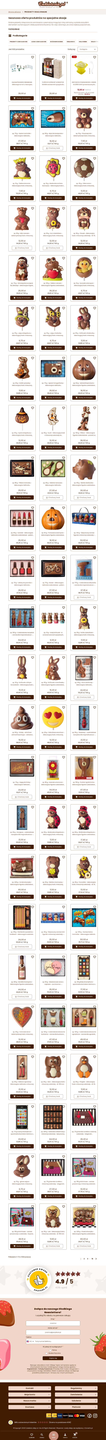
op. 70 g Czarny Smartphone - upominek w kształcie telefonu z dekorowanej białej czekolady (22, 1133)
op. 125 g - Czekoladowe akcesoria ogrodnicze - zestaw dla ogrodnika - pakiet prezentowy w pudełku (84, 1033)
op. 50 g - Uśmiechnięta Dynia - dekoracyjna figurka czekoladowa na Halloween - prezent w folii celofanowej (84, 384)
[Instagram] (95, 1415)
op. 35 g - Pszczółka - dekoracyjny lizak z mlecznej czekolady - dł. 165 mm (84, 883)
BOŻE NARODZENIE (56, 42)
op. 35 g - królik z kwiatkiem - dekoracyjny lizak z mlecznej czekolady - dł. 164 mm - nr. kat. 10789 (84, 634)
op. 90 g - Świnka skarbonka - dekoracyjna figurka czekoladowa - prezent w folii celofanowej (84, 484)
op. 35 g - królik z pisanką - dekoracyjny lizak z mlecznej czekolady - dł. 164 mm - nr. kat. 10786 (22, 384)
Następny (96, 1258)
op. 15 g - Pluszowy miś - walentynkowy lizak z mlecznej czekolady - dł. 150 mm (84, 135)
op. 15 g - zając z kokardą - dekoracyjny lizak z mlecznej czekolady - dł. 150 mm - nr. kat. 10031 (53, 334)
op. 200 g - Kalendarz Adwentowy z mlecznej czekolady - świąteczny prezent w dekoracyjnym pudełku (53, 1133)
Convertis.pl (89, 1428)
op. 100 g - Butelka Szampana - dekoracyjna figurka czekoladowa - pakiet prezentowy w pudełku (22, 983)
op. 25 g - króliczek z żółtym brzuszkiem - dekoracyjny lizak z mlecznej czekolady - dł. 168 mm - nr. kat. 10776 (22, 684)
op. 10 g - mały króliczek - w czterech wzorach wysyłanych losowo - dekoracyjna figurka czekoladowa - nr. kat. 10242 (53, 634)
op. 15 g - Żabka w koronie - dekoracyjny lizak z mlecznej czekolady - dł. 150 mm (22, 184)
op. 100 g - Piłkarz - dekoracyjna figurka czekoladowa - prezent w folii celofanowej (84, 434)
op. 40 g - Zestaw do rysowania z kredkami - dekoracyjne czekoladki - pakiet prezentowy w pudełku (22, 933)
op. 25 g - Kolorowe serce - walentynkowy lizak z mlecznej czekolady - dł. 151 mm (22, 1033)
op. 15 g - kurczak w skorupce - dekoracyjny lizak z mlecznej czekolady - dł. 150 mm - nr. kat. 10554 (84, 284)
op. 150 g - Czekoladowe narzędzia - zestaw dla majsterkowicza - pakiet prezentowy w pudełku (22, 634)
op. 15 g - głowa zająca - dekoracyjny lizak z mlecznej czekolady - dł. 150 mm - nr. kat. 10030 (22, 1183)
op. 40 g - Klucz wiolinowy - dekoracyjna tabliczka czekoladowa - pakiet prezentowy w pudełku (84, 684)
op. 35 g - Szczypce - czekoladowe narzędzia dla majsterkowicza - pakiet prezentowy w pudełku (22, 833)
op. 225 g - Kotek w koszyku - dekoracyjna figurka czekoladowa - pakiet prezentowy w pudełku (22, 883)
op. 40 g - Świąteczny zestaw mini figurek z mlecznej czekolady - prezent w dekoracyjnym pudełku (53, 933)
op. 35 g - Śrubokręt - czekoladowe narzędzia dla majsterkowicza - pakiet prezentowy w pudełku (84, 733)
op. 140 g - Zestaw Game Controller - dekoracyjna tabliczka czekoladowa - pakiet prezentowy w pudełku (84, 933)
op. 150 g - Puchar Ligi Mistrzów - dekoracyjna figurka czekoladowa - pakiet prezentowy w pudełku (84, 783)
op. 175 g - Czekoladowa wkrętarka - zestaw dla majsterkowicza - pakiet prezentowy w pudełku (84, 584)
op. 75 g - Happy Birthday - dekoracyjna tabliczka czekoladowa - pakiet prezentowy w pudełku (22, 783)
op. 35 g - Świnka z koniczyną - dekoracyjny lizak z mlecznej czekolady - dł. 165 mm (53, 883)
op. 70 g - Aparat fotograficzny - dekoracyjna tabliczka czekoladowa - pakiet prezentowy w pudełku (53, 384)
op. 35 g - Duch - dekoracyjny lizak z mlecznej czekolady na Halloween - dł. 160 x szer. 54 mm (53, 434)
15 (92, 1259)
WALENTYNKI (95, 42)
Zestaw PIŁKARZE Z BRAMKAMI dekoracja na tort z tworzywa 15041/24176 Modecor (22, 83)
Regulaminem (32, 1369)
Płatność (76, 1407)
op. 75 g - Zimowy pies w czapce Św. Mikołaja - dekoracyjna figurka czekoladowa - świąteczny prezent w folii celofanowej (22, 284)
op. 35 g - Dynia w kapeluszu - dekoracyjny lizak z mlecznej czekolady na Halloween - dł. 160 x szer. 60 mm (21, 434)
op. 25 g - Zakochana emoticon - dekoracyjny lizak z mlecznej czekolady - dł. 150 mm (53, 733)
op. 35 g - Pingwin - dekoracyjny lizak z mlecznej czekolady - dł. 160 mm (84, 1083)
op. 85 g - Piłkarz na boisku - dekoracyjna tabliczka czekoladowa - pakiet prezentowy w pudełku (22, 484)
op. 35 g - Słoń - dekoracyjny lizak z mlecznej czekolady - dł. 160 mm (53, 1083)
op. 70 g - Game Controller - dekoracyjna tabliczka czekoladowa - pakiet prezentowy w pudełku (22, 135)
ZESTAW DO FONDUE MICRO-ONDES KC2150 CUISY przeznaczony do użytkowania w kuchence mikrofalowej (84, 83)
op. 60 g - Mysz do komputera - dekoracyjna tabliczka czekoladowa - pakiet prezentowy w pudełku (53, 135)
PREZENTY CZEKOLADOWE (18, 42)
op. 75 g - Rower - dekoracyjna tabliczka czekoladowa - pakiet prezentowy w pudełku (53, 584)
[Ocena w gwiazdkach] (68, 1274)
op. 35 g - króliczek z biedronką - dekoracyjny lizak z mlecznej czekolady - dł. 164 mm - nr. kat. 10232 (84, 334)
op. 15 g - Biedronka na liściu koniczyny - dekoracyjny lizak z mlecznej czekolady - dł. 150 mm (53, 184)
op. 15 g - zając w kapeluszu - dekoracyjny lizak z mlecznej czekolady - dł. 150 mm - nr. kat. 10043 (22, 334)
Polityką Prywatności (45, 1369)
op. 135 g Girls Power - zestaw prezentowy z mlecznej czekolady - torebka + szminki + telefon (84, 1183)
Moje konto (29, 1395)
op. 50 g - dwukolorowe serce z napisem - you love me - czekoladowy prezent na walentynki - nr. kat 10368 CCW (53, 983)
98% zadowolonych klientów (25, 1422)
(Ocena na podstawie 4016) (60, 1422)
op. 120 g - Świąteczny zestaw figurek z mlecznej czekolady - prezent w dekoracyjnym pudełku (84, 534)
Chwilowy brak (54, 148)
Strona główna (14, 12)
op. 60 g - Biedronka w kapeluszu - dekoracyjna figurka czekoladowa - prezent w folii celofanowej (84, 833)
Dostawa (29, 1407)
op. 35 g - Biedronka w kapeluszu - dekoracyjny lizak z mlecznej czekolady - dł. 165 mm (53, 833)
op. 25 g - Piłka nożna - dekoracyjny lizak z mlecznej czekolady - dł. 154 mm (84, 184)
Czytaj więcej (13, 29)
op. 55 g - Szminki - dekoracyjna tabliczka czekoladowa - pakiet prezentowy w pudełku (22, 534)
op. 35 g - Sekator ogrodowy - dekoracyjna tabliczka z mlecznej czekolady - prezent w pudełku (21, 1083)
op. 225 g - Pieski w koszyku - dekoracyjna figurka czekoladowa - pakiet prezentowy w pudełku (84, 1233)
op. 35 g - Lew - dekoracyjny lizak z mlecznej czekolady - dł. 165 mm (53, 1233)
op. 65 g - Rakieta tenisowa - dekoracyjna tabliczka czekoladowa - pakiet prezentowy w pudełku (53, 484)
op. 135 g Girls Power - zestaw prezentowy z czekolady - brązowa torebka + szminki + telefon (22, 1233)
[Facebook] (89, 1415)
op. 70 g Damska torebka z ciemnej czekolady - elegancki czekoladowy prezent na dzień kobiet (84, 1133)
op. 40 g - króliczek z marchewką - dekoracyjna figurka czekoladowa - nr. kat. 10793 (53, 684)
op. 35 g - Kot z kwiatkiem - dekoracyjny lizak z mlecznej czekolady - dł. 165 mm (53, 234)
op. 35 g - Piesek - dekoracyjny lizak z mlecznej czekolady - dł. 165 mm (84, 234)
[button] (65, 1435)
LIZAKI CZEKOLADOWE (38, 42)
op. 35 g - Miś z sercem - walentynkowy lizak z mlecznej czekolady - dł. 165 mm (22, 234)
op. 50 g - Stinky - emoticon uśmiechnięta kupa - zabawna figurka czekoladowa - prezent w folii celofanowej (22, 733)
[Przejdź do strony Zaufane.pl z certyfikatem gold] (38, 1280)
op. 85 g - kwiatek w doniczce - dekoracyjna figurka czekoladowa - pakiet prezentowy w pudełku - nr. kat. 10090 (53, 783)
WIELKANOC (71, 42)
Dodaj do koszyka (22, 98)
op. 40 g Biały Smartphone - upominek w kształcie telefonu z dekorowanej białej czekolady (84, 983)
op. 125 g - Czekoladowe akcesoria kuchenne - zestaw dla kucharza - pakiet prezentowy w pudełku (53, 1033)
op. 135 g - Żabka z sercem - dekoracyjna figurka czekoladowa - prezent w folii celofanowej (53, 284)
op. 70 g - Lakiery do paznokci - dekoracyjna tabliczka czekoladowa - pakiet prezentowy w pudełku (22, 584)
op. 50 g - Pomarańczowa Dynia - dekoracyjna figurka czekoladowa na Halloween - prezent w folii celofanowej (53, 534)
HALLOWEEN (83, 42)
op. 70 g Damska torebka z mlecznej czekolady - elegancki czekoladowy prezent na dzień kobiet (53, 1183)
